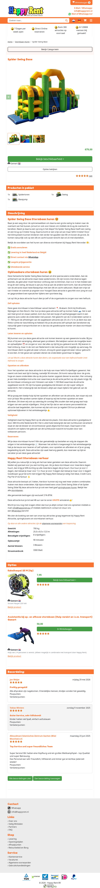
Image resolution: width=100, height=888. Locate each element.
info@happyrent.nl (20, 812)
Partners (13, 827)
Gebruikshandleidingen (19, 865)
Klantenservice (15, 856)
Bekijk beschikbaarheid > (50, 159)
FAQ (10, 829)
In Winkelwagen (64, 629)
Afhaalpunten (15, 844)
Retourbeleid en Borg (18, 847)
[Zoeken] (66, 20)
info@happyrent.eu (21, 508)
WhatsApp (33, 257)
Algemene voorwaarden (20, 862)
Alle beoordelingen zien (20, 778)
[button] (91, 20)
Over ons (13, 821)
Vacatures (13, 859)
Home (10, 42)
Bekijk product (14, 607)
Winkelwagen (81, 2)
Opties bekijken (50, 169)
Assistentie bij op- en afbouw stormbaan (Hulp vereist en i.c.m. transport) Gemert (50, 618)
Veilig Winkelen (16, 824)
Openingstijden (16, 841)
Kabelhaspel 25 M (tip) (20, 570)
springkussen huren (67, 487)
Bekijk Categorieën (50, 49)
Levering (13, 839)
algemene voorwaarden (52, 523)
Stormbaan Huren (22, 42)
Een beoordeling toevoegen (47, 778)
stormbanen (17, 490)
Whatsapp (16, 808)
